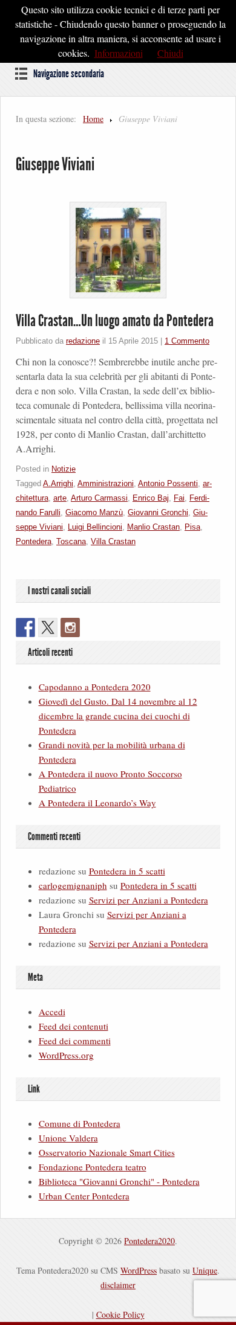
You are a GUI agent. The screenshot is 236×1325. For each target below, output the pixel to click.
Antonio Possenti (168, 483)
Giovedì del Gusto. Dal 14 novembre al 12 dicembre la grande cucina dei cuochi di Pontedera (118, 715)
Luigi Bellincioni (95, 526)
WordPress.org (66, 1055)
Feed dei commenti (75, 1041)
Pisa (192, 526)
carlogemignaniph (73, 885)
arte (60, 497)
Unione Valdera (68, 1138)
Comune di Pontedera (79, 1123)
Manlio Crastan (153, 526)
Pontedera (33, 541)
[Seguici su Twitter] (47, 627)
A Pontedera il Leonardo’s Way (97, 803)
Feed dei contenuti (73, 1026)
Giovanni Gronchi (158, 512)
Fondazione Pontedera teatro (92, 1167)
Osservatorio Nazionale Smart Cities (107, 1152)
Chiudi (170, 53)
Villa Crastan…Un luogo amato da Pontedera (115, 320)
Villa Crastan (113, 541)
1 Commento (187, 340)
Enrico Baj (151, 497)
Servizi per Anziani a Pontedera (148, 900)
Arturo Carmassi (99, 497)
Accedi (52, 1012)
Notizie (63, 468)
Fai (179, 497)
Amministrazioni (105, 483)
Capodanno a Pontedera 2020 (95, 687)
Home (93, 118)
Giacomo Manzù (94, 512)
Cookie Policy (120, 1314)
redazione (83, 340)
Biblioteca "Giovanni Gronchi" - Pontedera (119, 1181)
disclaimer (118, 1285)
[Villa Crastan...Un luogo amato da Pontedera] (118, 250)
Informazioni (118, 53)
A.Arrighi (58, 483)
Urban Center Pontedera (84, 1196)
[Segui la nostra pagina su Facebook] (25, 627)
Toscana (71, 541)
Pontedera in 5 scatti (127, 871)
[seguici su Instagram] (70, 627)
